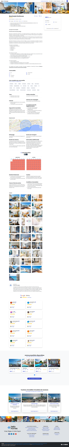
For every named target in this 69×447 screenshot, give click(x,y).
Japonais (40, 443)
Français (15, 443)
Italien (21, 443)
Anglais (6, 443)
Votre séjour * (47, 20)
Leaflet (28, 131)
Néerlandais (28, 443)
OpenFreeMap (31, 131)
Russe (43, 443)
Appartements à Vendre (46, 429)
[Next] (27, 154)
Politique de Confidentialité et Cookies (37, 444)
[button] (65, 1)
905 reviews (29, 297)
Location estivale (31, 436)
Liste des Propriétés (46, 430)
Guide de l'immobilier (57, 429)
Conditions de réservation (26, 444)
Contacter (56, 434)
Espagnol (11, 443)
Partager (36, 16)
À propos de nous (57, 433)
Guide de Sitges (56, 427)
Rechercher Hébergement (32, 429)
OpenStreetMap (40, 131)
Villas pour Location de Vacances (32, 430)
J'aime (41, 16)
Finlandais (34, 443)
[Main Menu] (67, 1)
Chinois (46, 443)
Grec (38, 443)
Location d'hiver (31, 435)
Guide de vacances (57, 428)
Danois (32, 443)
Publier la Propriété (46, 434)
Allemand (18, 443)
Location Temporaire (31, 434)
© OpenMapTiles (34, 131)
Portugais (24, 443)
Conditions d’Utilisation (19, 444)
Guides (56, 426)
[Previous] (25, 154)
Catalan (8, 443)
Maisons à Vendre (45, 428)
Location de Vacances (31, 428)
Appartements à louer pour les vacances (31, 427)
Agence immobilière (46, 427)
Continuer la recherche (35, 378)
